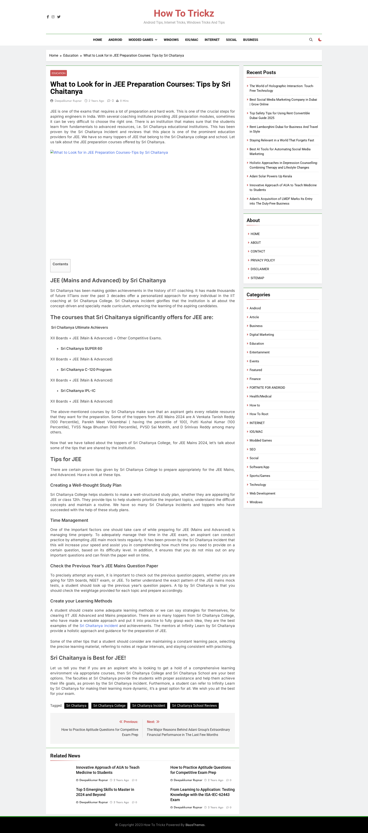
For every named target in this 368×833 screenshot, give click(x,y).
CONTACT (258, 251)
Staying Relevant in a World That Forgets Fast (282, 140)
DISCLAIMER (260, 269)
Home (97, 40)
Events (254, 361)
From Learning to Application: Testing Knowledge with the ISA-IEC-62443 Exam (202, 794)
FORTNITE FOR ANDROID (267, 388)
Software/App (259, 467)
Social (231, 40)
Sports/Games (260, 476)
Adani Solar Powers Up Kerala (271, 176)
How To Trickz (184, 13)
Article (254, 317)
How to (255, 405)
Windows (171, 40)
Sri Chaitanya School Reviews (194, 706)
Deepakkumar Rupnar (68, 101)
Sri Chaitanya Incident (148, 706)
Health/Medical (261, 396)
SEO (253, 449)
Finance (255, 379)
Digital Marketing (262, 335)
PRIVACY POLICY (263, 260)
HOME (255, 234)
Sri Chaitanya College (109, 706)
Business (250, 40)
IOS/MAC (191, 40)
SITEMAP (257, 278)
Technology (258, 485)
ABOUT (256, 243)
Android (115, 40)
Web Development (262, 493)
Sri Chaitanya (76, 706)
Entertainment (260, 352)
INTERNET (212, 40)
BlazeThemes (195, 825)
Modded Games (141, 40)
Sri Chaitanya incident (99, 626)
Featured (256, 370)
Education (58, 73)
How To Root (259, 414)
